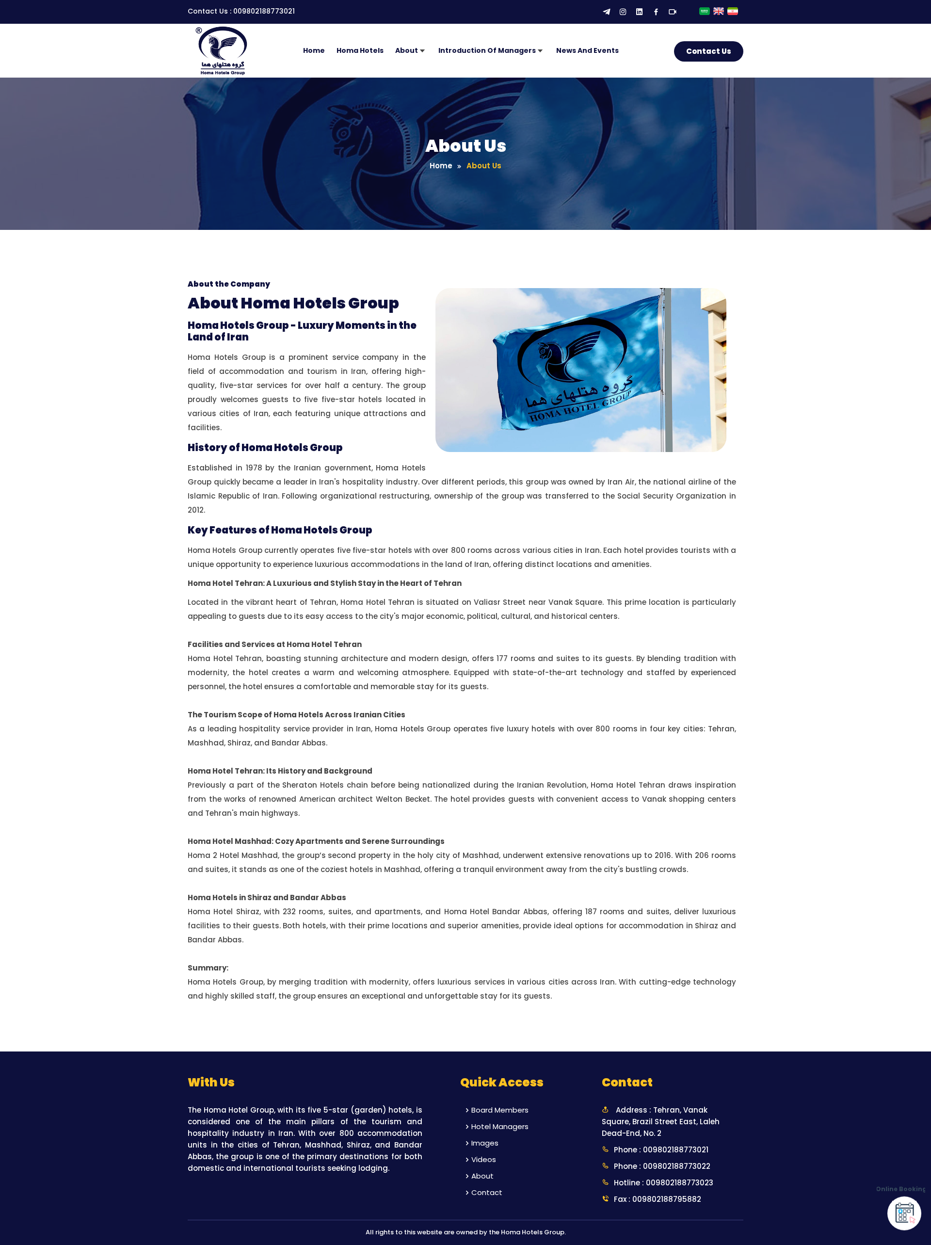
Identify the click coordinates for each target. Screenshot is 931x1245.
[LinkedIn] (639, 12)
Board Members (500, 1110)
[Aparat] (672, 12)
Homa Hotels (360, 50)
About (482, 1176)
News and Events (587, 50)
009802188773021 (264, 11)
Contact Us (708, 51)
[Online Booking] (904, 1212)
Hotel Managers (500, 1126)
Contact (486, 1192)
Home (314, 50)
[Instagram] (623, 12)
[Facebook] (656, 12)
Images (484, 1143)
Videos (483, 1159)
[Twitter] (606, 12)
